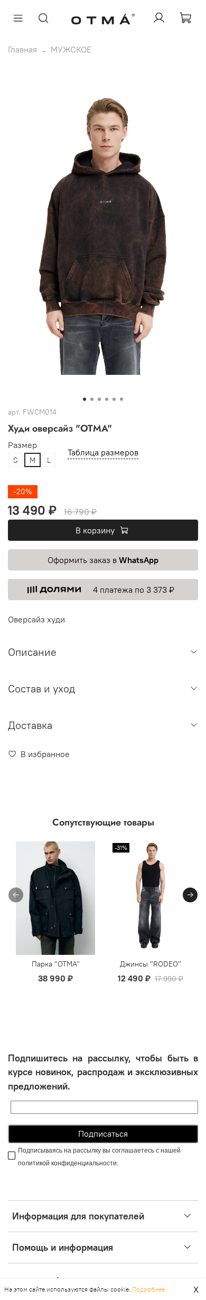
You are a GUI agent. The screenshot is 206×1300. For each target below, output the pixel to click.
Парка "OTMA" (56, 964)
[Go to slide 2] (91, 399)
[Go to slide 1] (84, 399)
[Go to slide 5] (114, 399)
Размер (22, 445)
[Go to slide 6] (121, 399)
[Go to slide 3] (99, 399)
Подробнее (148, 1289)
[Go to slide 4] (106, 399)
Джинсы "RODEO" (150, 964)
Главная (22, 49)
